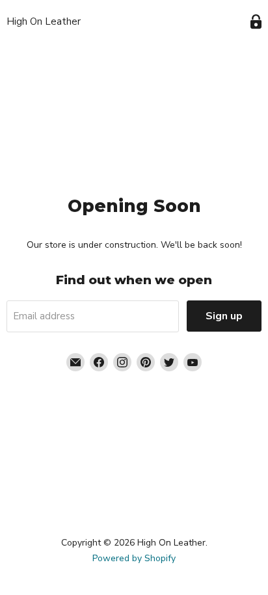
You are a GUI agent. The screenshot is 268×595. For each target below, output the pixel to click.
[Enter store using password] (256, 21)
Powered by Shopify (134, 558)
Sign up (224, 316)
